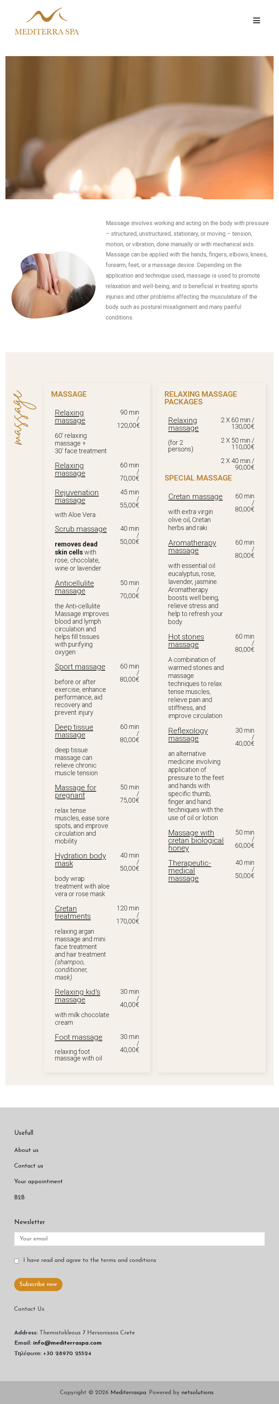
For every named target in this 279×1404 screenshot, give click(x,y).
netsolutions (197, 1393)
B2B (19, 1198)
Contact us (28, 1166)
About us (26, 1150)
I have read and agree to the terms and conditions (88, 1260)
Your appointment (38, 1182)
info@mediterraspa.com (67, 1343)
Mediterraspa (128, 1393)
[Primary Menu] (256, 21)
